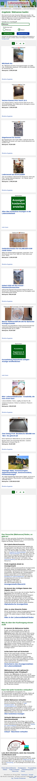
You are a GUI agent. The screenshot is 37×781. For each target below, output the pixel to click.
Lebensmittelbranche (6, 8)
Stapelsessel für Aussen (11, 137)
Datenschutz (15, 771)
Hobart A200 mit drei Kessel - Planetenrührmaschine (13, 286)
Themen (23, 771)
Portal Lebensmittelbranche (9, 768)
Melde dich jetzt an (28, 759)
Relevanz (7, 30)
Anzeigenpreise (22, 768)
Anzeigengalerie (17, 8)
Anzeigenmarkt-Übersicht (14, 584)
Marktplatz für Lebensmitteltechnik (14, 576)
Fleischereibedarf (14, 553)
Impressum (24, 774)
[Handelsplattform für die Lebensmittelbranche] (18, 3)
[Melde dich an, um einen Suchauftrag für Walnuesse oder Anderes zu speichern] (18, 745)
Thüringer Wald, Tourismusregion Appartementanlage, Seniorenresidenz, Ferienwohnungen (17, 472)
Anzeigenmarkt (5, 39)
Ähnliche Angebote (7, 79)
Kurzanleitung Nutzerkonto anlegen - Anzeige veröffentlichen (16, 360)
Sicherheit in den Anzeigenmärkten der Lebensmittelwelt (18, 665)
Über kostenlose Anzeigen (14, 714)
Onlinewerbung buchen (27, 769)
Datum (21, 30)
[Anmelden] (34, 3)
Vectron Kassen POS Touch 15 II (14, 100)
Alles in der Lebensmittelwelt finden (19, 617)
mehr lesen (5, 227)
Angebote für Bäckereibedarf (17, 552)
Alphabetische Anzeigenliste (16, 604)
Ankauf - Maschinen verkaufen (16, 732)
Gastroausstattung (9, 559)
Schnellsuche (8, 33)
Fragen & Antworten (14, 769)
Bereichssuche (23, 33)
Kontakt (31, 774)
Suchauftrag (9, 762)
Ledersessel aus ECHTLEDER (13, 174)
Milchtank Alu (7, 63)
